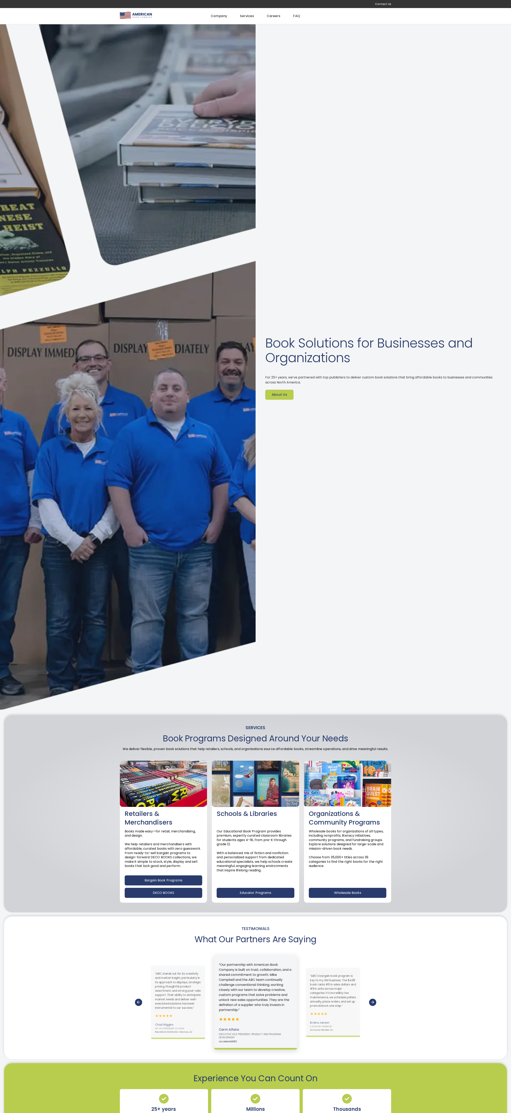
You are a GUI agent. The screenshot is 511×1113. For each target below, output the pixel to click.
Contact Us (383, 4)
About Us (279, 394)
